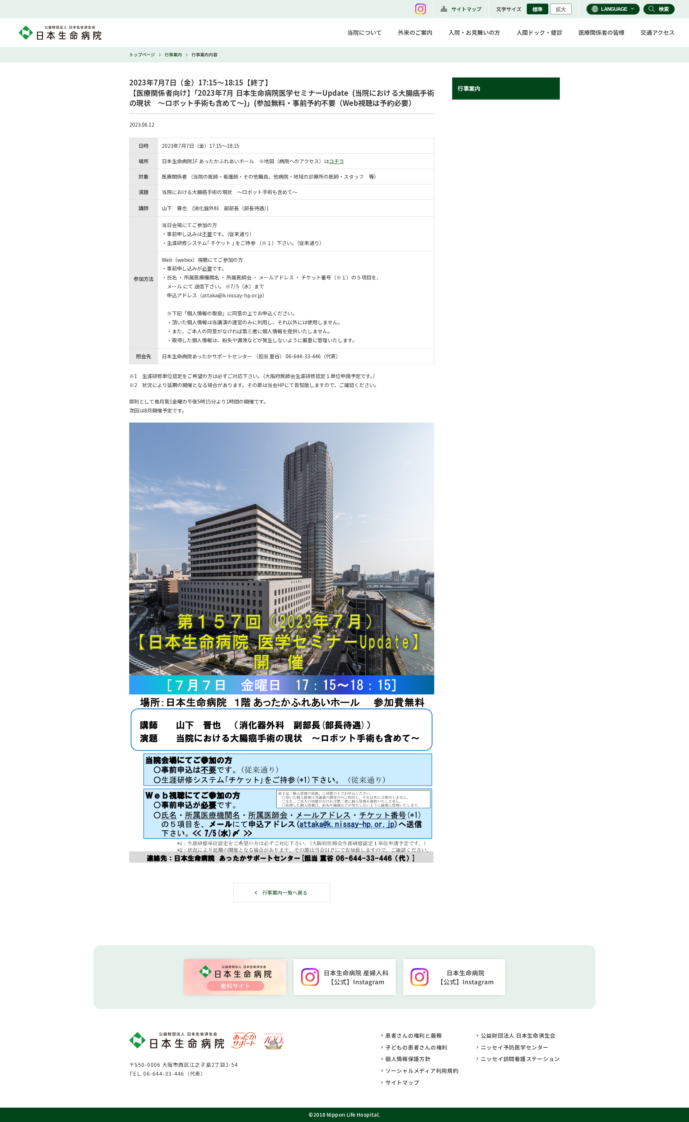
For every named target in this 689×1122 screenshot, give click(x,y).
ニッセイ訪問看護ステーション (520, 1058)
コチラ (336, 161)
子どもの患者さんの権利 (416, 1047)
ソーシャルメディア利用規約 (422, 1070)
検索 (664, 9)
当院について (364, 32)
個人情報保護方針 (408, 1058)
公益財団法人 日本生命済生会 (518, 1035)
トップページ (142, 54)
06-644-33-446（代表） (174, 1073)
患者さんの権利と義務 (413, 1035)
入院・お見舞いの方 (474, 32)
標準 (538, 9)
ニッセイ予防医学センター (515, 1047)
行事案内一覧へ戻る (285, 892)
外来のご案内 (415, 32)
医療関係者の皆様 (601, 32)
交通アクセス (658, 32)
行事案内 (173, 54)
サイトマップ (466, 9)
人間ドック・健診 (539, 32)
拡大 (561, 9)
